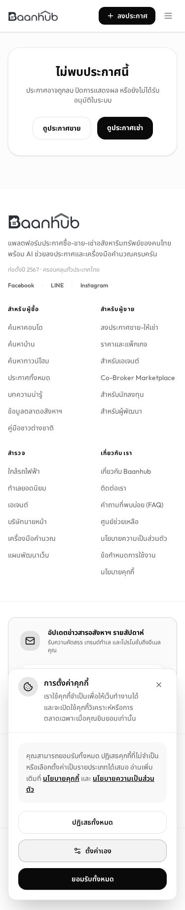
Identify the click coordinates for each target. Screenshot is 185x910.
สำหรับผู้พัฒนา (121, 411)
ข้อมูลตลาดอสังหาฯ (35, 411)
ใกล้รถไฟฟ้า (24, 471)
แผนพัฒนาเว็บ (28, 555)
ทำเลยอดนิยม (27, 488)
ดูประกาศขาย (62, 128)
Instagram (94, 285)
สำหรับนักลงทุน (122, 394)
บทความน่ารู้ (25, 394)
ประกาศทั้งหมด (29, 377)
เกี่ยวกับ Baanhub (126, 471)
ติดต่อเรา (113, 488)
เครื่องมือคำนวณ (32, 538)
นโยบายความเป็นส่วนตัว (134, 538)
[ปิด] (159, 685)
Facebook (21, 285)
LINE (57, 285)
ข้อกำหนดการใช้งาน (128, 555)
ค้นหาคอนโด (25, 327)
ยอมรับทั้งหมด (93, 879)
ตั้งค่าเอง (98, 850)
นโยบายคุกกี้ (117, 571)
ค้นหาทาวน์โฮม (28, 360)
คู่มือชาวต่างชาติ (31, 427)
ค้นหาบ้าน (21, 344)
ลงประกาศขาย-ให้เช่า (129, 327)
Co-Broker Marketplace (138, 377)
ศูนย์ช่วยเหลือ (120, 521)
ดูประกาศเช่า (125, 127)
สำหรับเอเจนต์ (120, 360)
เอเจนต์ (18, 504)
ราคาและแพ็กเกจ (124, 344)
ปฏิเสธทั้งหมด (92, 822)
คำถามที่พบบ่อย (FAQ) (132, 504)
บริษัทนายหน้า (27, 521)
